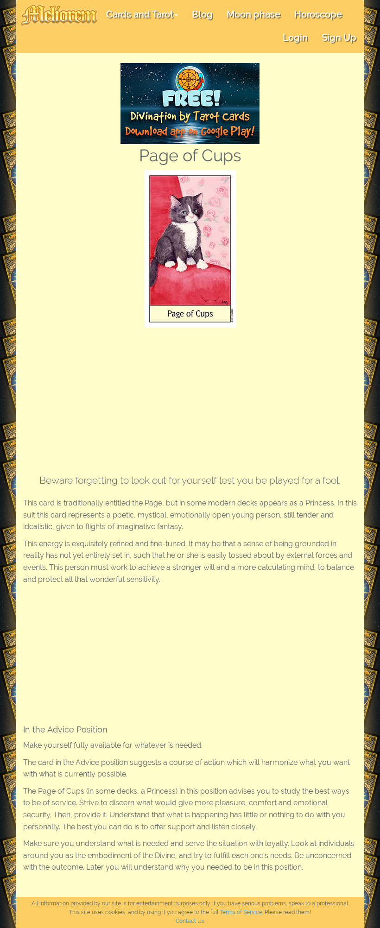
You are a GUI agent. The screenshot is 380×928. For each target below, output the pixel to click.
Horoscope (318, 14)
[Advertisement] (190, 397)
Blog (202, 14)
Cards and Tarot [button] (139, 14)
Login (295, 37)
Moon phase (253, 14)
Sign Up (339, 37)
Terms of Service (241, 912)
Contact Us (190, 921)
